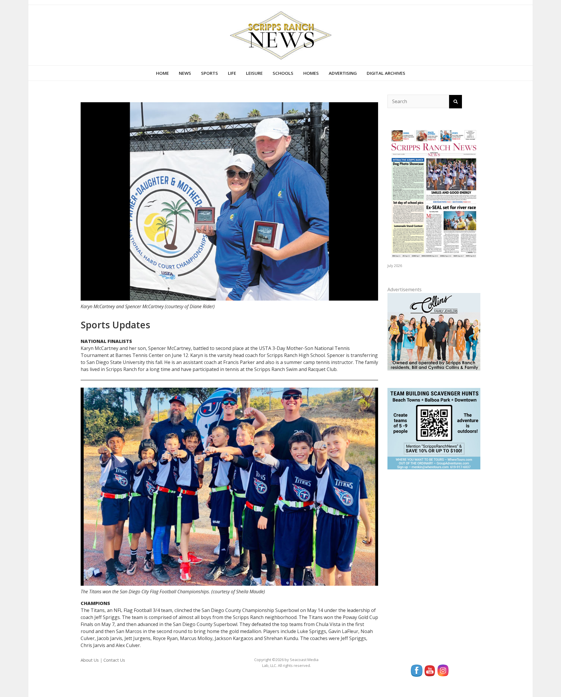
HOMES (311, 73)
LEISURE (254, 73)
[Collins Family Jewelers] (433, 331)
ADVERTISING (343, 73)
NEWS (185, 73)
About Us (90, 660)
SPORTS (209, 73)
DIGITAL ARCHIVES (386, 73)
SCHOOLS (283, 73)
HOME (162, 73)
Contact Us (114, 660)
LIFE (232, 73)
